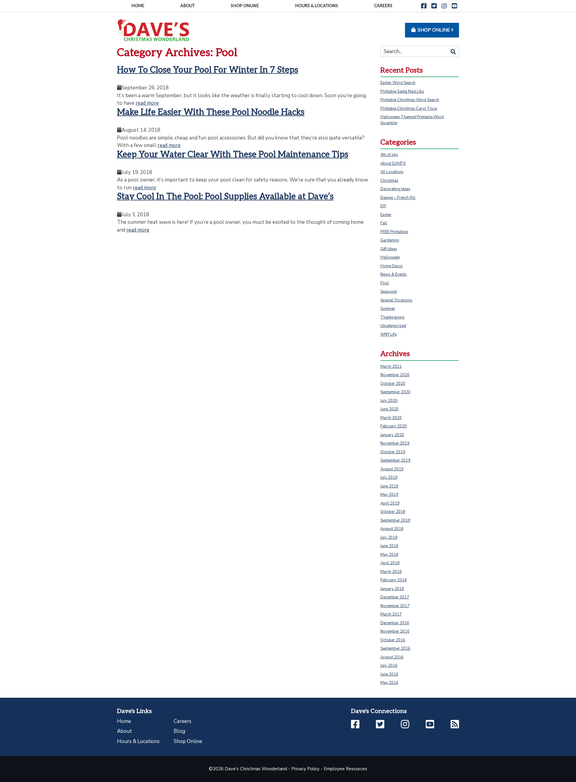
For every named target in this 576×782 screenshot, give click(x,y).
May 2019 (389, 494)
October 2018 (392, 511)
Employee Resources (345, 769)
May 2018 (389, 554)
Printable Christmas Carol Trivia (408, 108)
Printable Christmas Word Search (409, 100)
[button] (423, 6)
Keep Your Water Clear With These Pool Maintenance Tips (232, 155)
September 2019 (395, 460)
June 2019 (389, 486)
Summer (387, 308)
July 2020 (389, 400)
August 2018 (392, 529)
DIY (383, 206)
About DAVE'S (393, 163)
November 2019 (395, 443)
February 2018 (393, 580)
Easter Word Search (398, 82)
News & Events (393, 274)
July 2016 (389, 665)
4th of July (389, 154)
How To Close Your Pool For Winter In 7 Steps (207, 70)
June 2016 (389, 674)
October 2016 (392, 640)
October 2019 (392, 452)
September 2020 (395, 392)
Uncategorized (393, 325)
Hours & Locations (316, 6)
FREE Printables (394, 232)
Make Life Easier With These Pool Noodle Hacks (210, 112)
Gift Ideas (388, 249)
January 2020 (392, 435)
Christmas (389, 180)
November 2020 (395, 375)
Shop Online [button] (433, 30)
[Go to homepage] (153, 29)
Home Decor (391, 266)
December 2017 (394, 597)
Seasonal (388, 291)
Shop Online (245, 6)
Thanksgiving (392, 317)
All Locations (392, 172)
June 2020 (389, 409)
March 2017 (391, 614)
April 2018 (390, 563)
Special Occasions (396, 300)
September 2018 (395, 520)
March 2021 (391, 366)
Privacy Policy (305, 769)
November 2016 (395, 631)
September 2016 (395, 648)
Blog (179, 731)
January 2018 (392, 589)
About (187, 6)
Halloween (390, 257)
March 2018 (391, 571)
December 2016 (394, 623)
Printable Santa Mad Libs (402, 91)
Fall (383, 223)
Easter (386, 214)
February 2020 (393, 426)
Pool (384, 283)
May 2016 (389, 682)
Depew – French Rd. (398, 197)
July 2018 (389, 537)
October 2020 (392, 383)
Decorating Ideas (395, 189)
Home (137, 6)
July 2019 (389, 477)
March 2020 (391, 418)
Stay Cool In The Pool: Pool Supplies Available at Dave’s (225, 197)
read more (147, 103)
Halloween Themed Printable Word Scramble (412, 120)
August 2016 (392, 657)
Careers (383, 6)
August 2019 (392, 469)
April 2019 (390, 503)
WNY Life (388, 334)
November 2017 (395, 606)
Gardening (389, 240)
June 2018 (389, 546)
